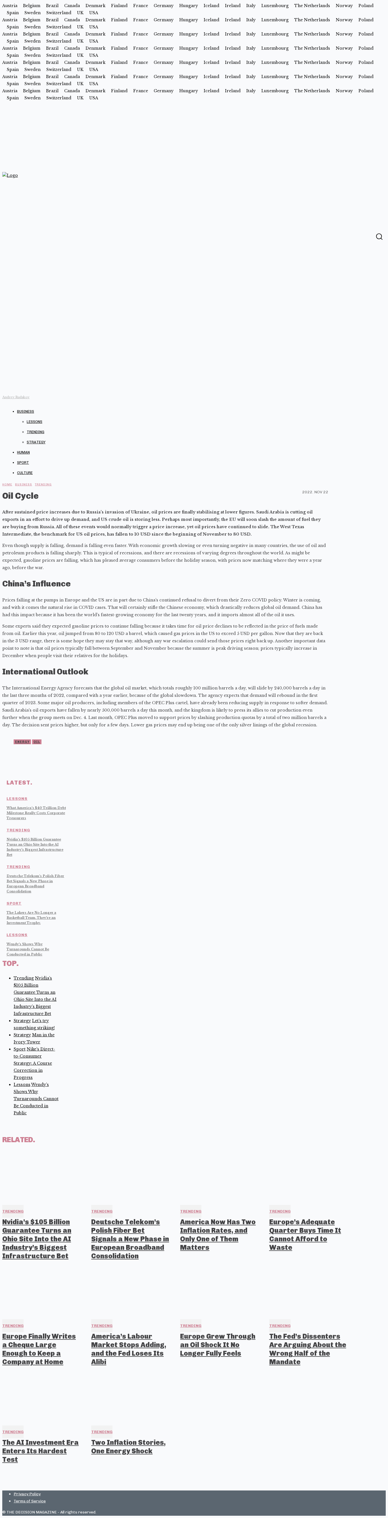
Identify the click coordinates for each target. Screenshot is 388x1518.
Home (7, 484)
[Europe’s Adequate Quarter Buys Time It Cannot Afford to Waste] (308, 1176)
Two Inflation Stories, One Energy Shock (128, 1446)
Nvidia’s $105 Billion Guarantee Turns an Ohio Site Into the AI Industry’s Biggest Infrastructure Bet (36, 1239)
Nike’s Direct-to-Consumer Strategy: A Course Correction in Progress (34, 1063)
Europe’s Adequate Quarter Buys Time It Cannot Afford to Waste (305, 1234)
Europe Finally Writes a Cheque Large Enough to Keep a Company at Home (39, 1349)
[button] (379, 236)
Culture (25, 473)
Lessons (34, 422)
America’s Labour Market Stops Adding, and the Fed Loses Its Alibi (128, 1349)
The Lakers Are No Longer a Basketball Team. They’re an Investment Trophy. (31, 918)
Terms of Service (30, 1501)
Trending (35, 432)
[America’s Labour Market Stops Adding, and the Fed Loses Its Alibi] (130, 1290)
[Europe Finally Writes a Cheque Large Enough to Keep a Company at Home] (41, 1290)
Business (25, 411)
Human (23, 452)
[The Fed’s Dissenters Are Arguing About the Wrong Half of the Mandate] (308, 1290)
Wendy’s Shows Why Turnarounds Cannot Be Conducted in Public (28, 949)
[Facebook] (368, 236)
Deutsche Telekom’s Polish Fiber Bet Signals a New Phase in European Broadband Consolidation (130, 1239)
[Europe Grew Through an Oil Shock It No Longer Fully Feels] (219, 1290)
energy (22, 742)
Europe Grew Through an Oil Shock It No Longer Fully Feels (217, 1344)
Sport (23, 462)
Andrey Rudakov (16, 397)
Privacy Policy (27, 1494)
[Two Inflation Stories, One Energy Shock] (130, 1396)
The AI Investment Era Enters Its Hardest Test (40, 1451)
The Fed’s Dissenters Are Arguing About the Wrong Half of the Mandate (307, 1349)
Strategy (36, 442)
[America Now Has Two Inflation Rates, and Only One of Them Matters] (219, 1176)
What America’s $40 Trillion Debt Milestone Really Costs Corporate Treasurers (36, 813)
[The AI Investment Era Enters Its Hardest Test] (41, 1396)
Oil (37, 742)
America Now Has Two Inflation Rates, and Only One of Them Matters (218, 1234)
